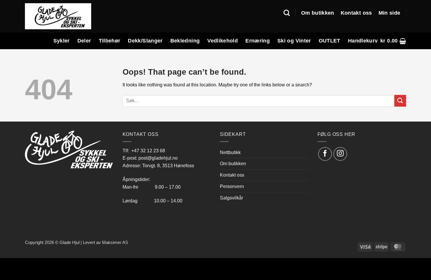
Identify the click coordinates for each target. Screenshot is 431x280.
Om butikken (317, 13)
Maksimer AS (115, 242)
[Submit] (400, 101)
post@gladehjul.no (158, 158)
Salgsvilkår (231, 197)
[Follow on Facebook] (325, 154)
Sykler (61, 41)
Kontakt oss (356, 13)
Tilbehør (110, 41)
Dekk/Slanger (145, 41)
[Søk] (287, 13)
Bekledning (185, 41)
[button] (393, 41)
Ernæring (257, 41)
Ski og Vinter (294, 41)
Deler (84, 41)
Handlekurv (363, 41)
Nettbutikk (230, 152)
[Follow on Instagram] (340, 154)
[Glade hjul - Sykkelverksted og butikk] (58, 16)
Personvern (232, 186)
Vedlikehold (222, 41)
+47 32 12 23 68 (148, 150)
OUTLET (329, 41)
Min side (390, 13)
